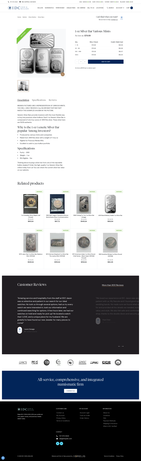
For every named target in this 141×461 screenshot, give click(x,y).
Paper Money (60, 8)
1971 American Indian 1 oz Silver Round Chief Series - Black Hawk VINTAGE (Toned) (83, 256)
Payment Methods (109, 421)
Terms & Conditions (63, 421)
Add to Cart (106, 61)
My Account (60, 415)
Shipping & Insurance (110, 423)
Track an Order (85, 415)
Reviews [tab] (53, 100)
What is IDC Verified (110, 426)
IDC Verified (81, 8)
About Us (106, 413)
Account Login (85, 413)
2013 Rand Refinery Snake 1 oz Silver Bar (110, 215)
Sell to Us (90, 8)
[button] (3, 458)
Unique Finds (71, 8)
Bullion (40, 8)
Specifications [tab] (39, 100)
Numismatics (49, 8)
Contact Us (71, 391)
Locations (99, 8)
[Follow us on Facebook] (57, 443)
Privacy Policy (61, 418)
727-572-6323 (14, 2)
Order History (84, 418)
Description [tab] (23, 100)
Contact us (114, 19)
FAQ (104, 418)
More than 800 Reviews (113, 285)
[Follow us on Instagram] (61, 443)
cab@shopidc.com (65, 439)
